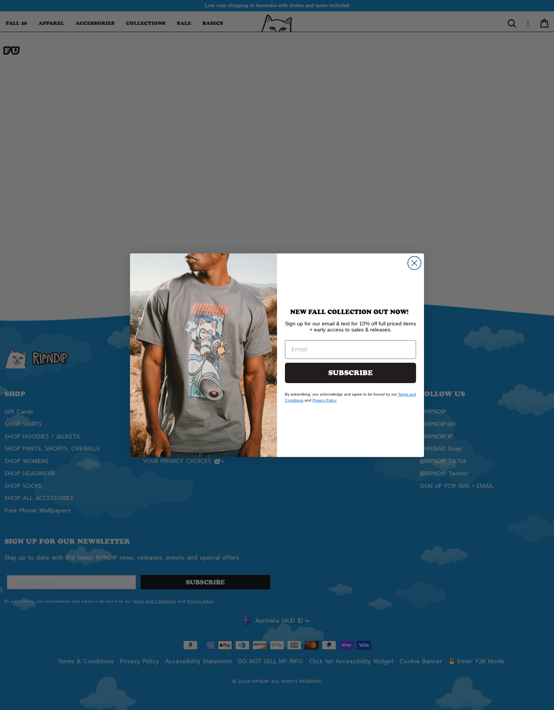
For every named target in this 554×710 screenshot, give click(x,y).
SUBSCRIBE (350, 373)
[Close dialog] (414, 263)
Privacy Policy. (324, 400)
